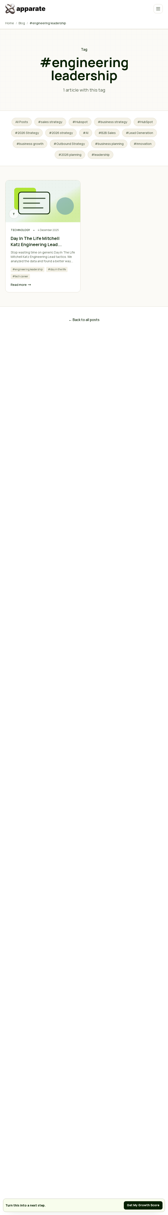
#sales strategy (50, 122)
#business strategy (112, 122)
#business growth (30, 144)
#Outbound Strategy (69, 144)
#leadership (100, 155)
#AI (85, 133)
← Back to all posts (84, 319)
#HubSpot (145, 122)
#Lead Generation (139, 133)
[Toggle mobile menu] (158, 8)
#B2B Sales (107, 133)
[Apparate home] (25, 8)
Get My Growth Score (143, 1205)
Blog (22, 23)
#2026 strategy (61, 133)
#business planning (109, 144)
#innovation (143, 144)
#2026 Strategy (27, 133)
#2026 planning (69, 155)
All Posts (21, 122)
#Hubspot (80, 122)
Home (9, 23)
